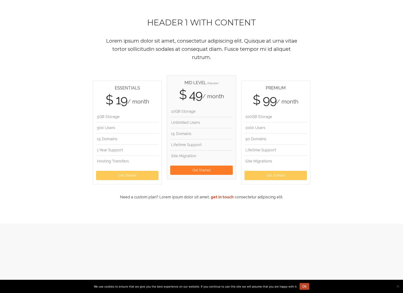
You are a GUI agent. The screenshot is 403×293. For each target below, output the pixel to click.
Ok (304, 286)
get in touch (222, 197)
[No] (398, 286)
